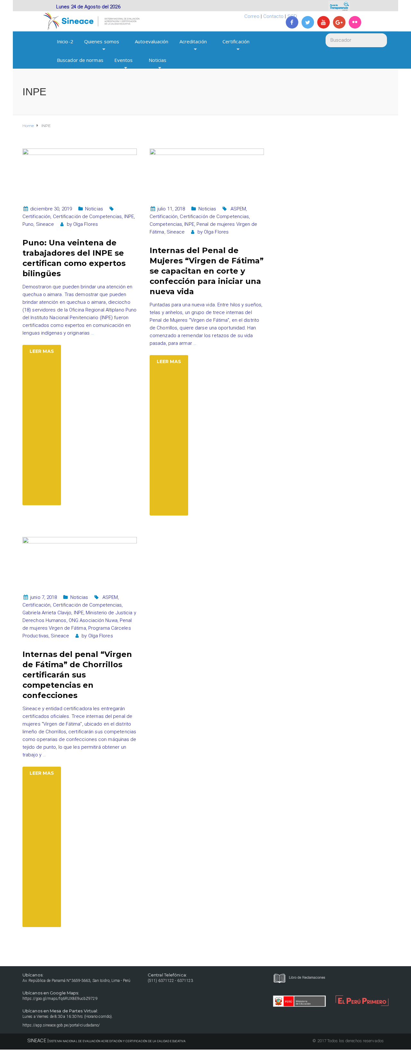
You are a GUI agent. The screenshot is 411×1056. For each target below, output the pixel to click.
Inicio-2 (65, 41)
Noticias (158, 60)
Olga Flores (85, 224)
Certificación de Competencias (87, 216)
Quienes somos (101, 41)
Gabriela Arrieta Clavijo (46, 613)
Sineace (45, 224)
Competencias (166, 224)
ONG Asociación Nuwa (93, 620)
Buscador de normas (80, 60)
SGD (292, 16)
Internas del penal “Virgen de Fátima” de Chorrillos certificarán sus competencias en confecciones (77, 675)
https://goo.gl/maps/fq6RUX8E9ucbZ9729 (60, 998)
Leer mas (42, 351)
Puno (27, 224)
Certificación (236, 41)
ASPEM (238, 209)
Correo (252, 16)
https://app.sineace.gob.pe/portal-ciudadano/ (61, 1025)
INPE (129, 216)
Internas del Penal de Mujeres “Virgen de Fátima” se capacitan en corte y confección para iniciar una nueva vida (207, 271)
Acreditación (193, 41)
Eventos (123, 60)
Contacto (273, 16)
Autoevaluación (151, 41)
